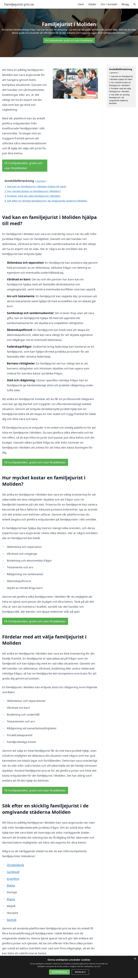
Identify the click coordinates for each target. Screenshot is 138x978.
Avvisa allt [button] (80, 972)
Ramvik (11, 920)
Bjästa (11, 885)
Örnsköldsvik (15, 865)
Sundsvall (13, 872)
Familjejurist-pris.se (19, 4)
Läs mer (97, 966)
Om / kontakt (109, 4)
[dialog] (69, 967)
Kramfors (13, 878)
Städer (92, 4)
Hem (81, 4)
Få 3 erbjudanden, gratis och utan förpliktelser (69, 40)
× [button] (135, 959)
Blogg (125, 4)
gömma (41, 181)
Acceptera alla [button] (59, 972)
